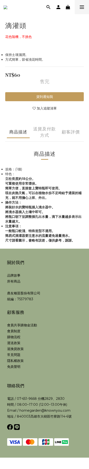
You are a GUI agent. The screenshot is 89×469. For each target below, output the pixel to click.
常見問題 (13, 355)
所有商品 (13, 281)
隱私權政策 (15, 361)
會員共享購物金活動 (22, 325)
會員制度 (13, 331)
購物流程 (13, 337)
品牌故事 (13, 275)
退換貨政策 (15, 349)
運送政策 (13, 343)
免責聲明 (13, 366)
